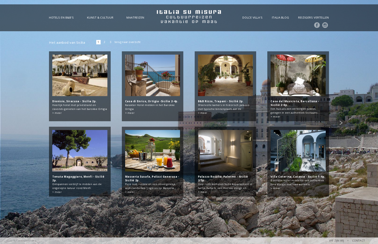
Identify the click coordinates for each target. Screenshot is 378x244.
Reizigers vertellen (313, 17)
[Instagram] (325, 27)
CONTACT (358, 240)
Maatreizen (135, 17)
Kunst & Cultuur (100, 17)
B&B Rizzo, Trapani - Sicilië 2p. (221, 101)
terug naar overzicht (127, 42)
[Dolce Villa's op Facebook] (317, 27)
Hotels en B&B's (61, 17)
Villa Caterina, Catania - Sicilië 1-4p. (298, 176)
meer (58, 112)
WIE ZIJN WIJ (336, 240)
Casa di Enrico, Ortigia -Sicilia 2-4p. (151, 101)
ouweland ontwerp (27, 240)
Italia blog (280, 17)
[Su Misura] (188, 18)
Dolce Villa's (252, 17)
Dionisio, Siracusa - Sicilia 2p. (74, 101)
